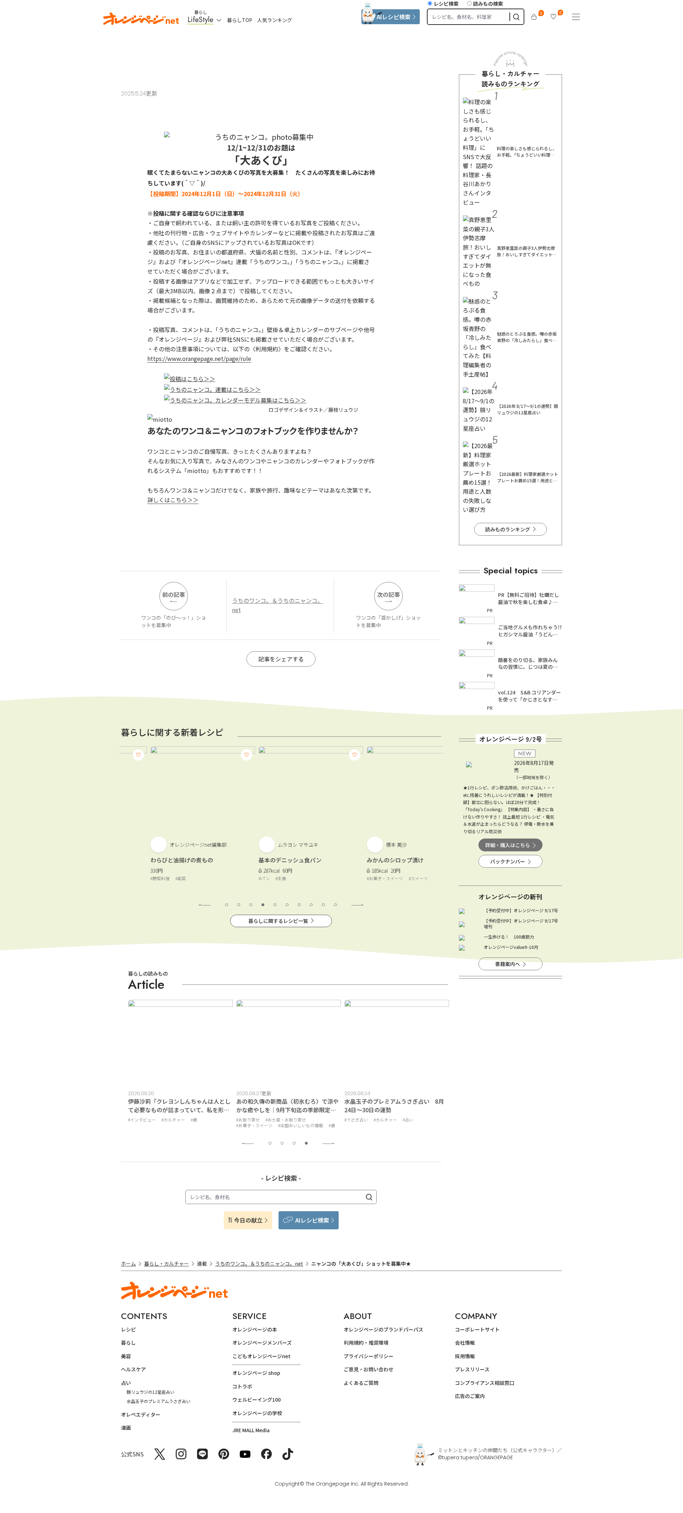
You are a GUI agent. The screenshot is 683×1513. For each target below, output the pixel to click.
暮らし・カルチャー (166, 1263)
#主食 (251, 878)
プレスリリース (472, 1369)
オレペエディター (140, 1414)
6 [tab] (287, 904)
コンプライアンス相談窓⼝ (484, 1382)
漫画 (126, 1427)
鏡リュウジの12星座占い (150, 1392)
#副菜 (151, 878)
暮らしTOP (239, 19)
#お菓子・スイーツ (355, 878)
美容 (126, 1356)
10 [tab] (335, 904)
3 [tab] (250, 904)
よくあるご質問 (361, 1382)
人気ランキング (274, 19)
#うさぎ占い (356, 1120)
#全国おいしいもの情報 (300, 1125)
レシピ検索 (446, 3)
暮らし (128, 1342)
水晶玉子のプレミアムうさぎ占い (158, 1401)
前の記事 (173, 594)
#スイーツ (388, 878)
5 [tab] (275, 904)
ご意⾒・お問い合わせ (368, 1369)
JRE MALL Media (251, 1430)
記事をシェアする (281, 659)
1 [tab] (226, 904)
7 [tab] (299, 904)
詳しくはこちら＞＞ (172, 499)
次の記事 (388, 594)
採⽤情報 (465, 1356)
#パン (234, 878)
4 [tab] (262, 904)
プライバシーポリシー (368, 1356)
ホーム (128, 1263)
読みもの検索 (488, 3)
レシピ (128, 1329)
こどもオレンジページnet (261, 1356)
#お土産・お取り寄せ (285, 1120)
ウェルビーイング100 (256, 1399)
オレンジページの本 (254, 1329)
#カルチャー (173, 1120)
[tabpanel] (173, 819)
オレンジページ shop (256, 1372)
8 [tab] (311, 904)
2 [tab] (238, 904)
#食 (194, 1120)
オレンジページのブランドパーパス (383, 1329)
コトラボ (242, 1386)
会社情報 (465, 1342)
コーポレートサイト (477, 1329)
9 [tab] (323, 904)
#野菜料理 (130, 878)
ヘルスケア (133, 1369)
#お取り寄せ (248, 1120)
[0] (533, 16)
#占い (408, 1120)
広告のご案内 (470, 1395)
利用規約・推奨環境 (366, 1342)
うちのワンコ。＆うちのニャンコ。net (277, 605)
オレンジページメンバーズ (262, 1342)
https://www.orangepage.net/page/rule (199, 358)
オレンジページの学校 (257, 1413)
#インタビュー (142, 1120)
